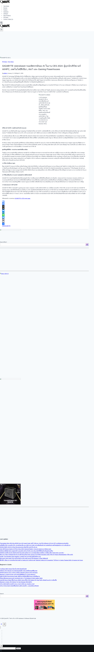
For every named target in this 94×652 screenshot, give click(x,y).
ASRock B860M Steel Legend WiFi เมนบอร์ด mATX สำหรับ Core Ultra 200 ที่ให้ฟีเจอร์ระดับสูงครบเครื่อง (26, 551)
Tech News (6, 6)
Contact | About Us (8, 19)
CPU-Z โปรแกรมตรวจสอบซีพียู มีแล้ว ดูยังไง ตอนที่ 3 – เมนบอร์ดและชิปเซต (19, 585)
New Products (7, 15)
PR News (5, 17)
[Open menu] (1, 29)
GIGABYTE (7, 226)
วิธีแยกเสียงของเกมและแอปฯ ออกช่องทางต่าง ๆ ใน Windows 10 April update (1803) (21, 578)
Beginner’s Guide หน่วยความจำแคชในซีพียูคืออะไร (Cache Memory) (17, 574)
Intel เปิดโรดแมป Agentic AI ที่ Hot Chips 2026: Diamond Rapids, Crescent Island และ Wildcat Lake (25, 549)
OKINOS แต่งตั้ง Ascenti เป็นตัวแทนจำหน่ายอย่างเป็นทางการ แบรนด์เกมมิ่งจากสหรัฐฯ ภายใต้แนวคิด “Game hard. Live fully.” (32, 552)
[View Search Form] (1, 22)
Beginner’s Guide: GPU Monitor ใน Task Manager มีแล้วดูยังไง (16, 582)
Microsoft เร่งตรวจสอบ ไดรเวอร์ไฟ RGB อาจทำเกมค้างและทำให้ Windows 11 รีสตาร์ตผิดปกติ (24, 558)
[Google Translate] (44, 202)
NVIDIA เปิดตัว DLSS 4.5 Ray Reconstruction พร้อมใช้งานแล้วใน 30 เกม (18, 547)
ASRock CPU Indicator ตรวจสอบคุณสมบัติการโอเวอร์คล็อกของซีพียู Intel (18, 570)
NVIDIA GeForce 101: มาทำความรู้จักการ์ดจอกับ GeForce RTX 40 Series (19, 572)
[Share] (44, 224)
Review (5, 8)
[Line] (44, 215)
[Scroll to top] (1, 624)
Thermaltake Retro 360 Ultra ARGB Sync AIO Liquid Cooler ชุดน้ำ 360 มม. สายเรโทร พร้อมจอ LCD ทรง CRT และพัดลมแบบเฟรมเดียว (34, 543)
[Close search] (1, 646)
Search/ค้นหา (3, 242)
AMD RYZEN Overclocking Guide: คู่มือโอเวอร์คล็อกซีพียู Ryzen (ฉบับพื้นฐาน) (20, 576)
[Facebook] (44, 204)
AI (3, 226)
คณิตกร (6, 73)
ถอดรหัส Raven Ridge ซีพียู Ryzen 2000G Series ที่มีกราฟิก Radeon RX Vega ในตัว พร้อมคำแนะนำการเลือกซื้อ (28, 580)
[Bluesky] (44, 210)
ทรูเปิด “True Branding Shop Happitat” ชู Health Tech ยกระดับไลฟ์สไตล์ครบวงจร (20, 556)
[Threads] (44, 208)
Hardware (5, 11)
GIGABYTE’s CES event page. (22, 198)
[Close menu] (0, 627)
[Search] (87, 244)
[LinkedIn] (44, 213)
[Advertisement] (47, 41)
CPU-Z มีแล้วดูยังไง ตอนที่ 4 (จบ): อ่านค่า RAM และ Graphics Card (17, 584)
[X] (44, 206)
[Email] (44, 222)
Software (5, 13)
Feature (5, 10)
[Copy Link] (44, 219)
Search (2, 593)
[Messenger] (44, 217)
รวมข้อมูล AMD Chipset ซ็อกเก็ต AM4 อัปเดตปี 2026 (13, 568)
